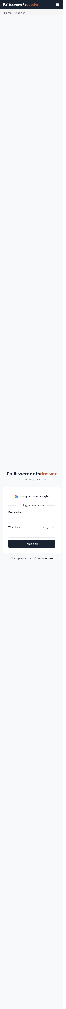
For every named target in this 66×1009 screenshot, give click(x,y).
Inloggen (32, 543)
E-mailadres (15, 512)
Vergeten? (49, 527)
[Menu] (57, 4)
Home (8, 12)
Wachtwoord (16, 527)
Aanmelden (45, 558)
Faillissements (32, 473)
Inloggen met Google (34, 496)
